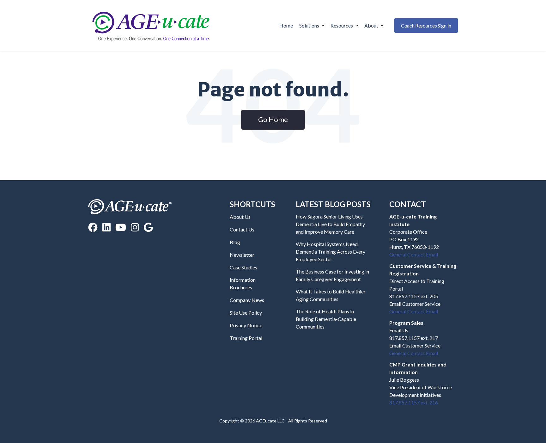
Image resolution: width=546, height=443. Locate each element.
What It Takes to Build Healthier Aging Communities (331, 295)
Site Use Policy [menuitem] (246, 313)
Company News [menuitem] (247, 300)
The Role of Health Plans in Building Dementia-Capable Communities (326, 318)
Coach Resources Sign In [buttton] (426, 25)
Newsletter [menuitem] (242, 255)
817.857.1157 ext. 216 (413, 402)
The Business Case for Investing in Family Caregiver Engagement (332, 275)
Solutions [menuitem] (309, 25)
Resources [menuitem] (342, 25)
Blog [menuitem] (235, 242)
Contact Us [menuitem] (242, 229)
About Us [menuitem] (240, 217)
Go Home (273, 119)
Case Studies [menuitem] (243, 267)
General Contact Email (413, 254)
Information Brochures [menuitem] (243, 283)
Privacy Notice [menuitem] (246, 325)
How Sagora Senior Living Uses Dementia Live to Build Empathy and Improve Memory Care (330, 224)
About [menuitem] (371, 25)
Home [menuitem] (286, 25)
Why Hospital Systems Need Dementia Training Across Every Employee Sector (330, 251)
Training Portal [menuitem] (246, 338)
